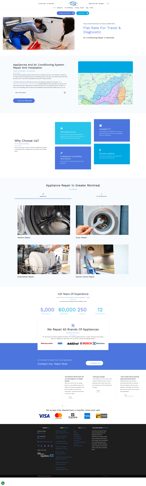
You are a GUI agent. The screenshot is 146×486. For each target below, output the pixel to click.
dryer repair (19, 83)
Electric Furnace (78, 445)
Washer (75, 432)
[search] (108, 3)
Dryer (75, 431)
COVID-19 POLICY (105, 476)
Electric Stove (77, 436)
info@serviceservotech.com (45, 441)
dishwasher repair (27, 83)
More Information (20, 92)
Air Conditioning (77, 438)
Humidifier (76, 444)
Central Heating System (80, 442)
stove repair (35, 83)
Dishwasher (76, 434)
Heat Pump (76, 440)
